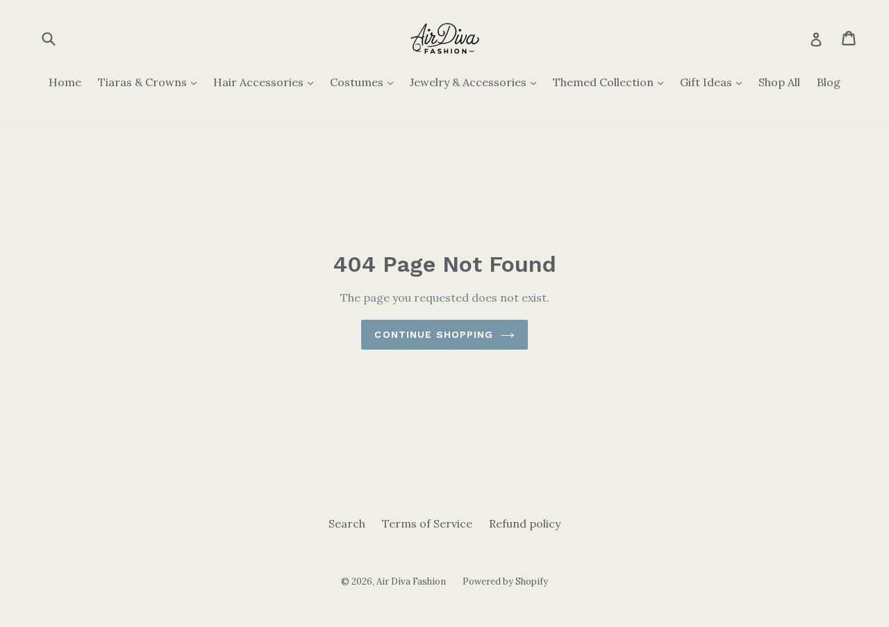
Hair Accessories (266, 81)
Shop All (779, 82)
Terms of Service (427, 523)
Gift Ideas (714, 81)
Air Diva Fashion (411, 581)
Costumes (365, 81)
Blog (828, 82)
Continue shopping (433, 334)
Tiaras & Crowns (150, 81)
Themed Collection (611, 81)
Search (347, 523)
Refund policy (524, 523)
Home (65, 82)
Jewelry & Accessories (476, 81)
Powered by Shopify (505, 581)
